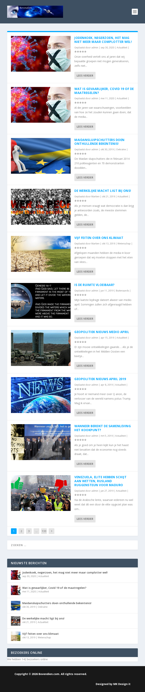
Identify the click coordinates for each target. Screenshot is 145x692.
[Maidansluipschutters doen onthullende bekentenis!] (41, 156)
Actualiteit (122, 47)
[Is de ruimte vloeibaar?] (41, 301)
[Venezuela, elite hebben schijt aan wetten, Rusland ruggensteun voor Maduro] (41, 493)
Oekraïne (121, 149)
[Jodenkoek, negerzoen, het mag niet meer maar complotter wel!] (41, 54)
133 (44, 531)
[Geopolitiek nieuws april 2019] (41, 395)
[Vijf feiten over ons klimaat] (41, 254)
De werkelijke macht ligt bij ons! (102, 191)
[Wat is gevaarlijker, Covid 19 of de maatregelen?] (41, 105)
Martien (95, 196)
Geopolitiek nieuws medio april (101, 332)
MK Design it (121, 684)
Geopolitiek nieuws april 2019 (100, 379)
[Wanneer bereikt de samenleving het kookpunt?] (41, 442)
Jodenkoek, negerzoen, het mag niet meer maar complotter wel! (103, 40)
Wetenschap (124, 243)
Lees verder (85, 75)
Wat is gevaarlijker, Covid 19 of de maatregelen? (104, 91)
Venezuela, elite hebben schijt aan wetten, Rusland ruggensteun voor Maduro (100, 481)
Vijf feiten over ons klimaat (98, 238)
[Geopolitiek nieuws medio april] (41, 348)
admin (94, 47)
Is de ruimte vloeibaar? (94, 285)
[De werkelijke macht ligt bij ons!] (41, 207)
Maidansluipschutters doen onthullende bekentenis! (99, 142)
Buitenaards (122, 290)
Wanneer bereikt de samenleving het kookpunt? (102, 428)
